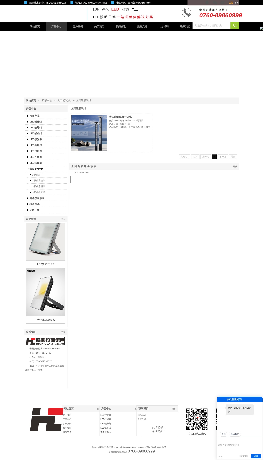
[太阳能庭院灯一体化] (89, 133)
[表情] (220, 440)
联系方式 (142, 415)
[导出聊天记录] (259, 440)
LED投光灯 (105, 415)
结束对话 (244, 455)
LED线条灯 (105, 423)
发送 (256, 456)
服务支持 (67, 432)
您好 (223, 434)
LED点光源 (105, 428)
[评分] (225, 440)
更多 (63, 219)
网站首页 (31, 100)
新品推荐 (31, 219)
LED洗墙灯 (105, 419)
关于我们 (67, 415)
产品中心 (47, 100)
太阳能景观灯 (83, 100)
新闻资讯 (67, 428)
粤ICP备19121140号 (156, 447)
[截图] (234, 440)
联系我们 (31, 332)
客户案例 (67, 423)
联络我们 (235, 434)
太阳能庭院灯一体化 (120, 116)
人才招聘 (142, 419)
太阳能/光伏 (64, 100)
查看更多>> (105, 432)
